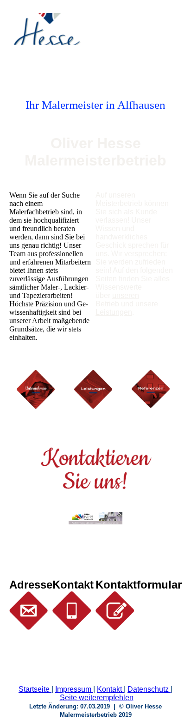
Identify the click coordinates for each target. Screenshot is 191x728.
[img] (47, 29)
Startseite (34, 689)
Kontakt (109, 689)
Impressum (73, 689)
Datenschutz (148, 689)
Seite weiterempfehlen (97, 698)
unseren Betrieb (117, 299)
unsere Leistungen (127, 308)
